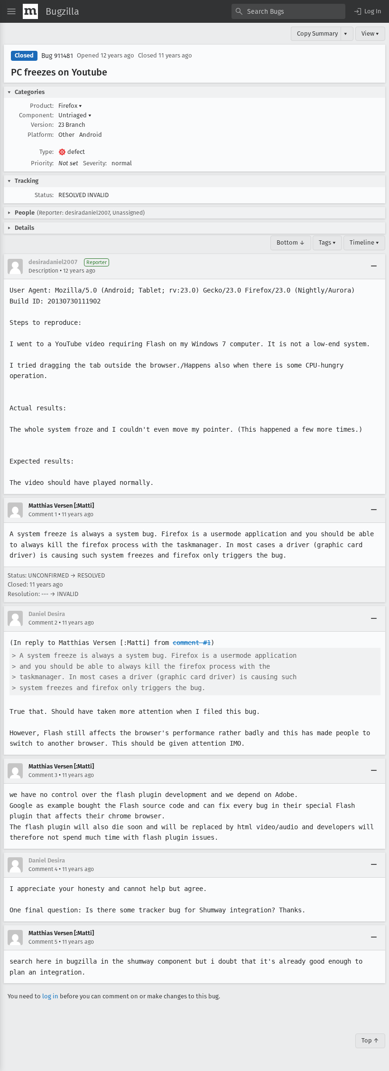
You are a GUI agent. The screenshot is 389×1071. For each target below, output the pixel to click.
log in (50, 996)
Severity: (95, 163)
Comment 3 (42, 775)
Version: (42, 124)
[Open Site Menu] (11, 11)
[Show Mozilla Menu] (30, 11)
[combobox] (288, 11)
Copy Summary (317, 33)
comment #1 (192, 642)
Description (43, 270)
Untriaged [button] (75, 115)
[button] (367, 11)
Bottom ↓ (291, 242)
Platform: (41, 134)
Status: (44, 195)
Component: (36, 115)
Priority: (42, 163)
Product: (42, 105)
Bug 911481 (57, 56)
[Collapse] (373, 266)
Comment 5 (42, 941)
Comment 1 (42, 514)
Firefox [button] (70, 105)
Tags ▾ (327, 242)
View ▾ (370, 33)
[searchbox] (288, 11)
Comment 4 (42, 869)
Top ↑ (370, 1040)
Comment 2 (42, 622)
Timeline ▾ (364, 242)
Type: (46, 151)
